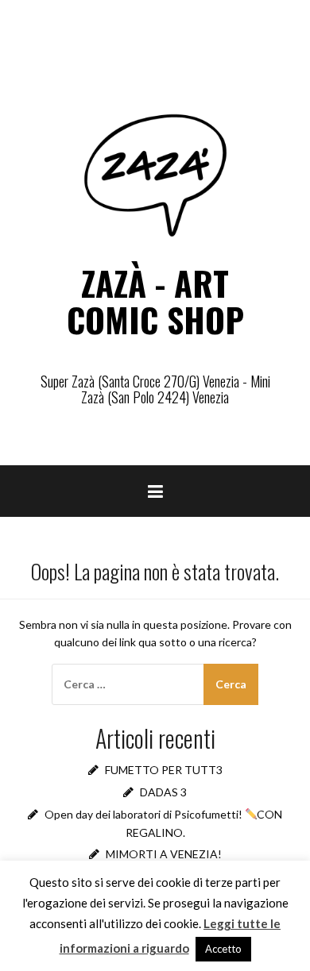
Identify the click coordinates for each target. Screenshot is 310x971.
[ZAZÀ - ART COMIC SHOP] (155, 173)
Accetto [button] (223, 948)
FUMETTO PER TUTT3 (164, 769)
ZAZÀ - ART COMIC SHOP (155, 301)
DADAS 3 (163, 792)
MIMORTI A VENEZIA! (164, 854)
